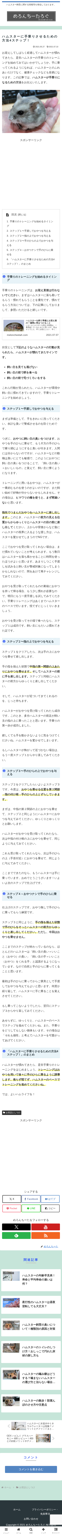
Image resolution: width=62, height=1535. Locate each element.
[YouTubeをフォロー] (45, 1227)
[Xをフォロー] (16, 1227)
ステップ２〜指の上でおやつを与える (30, 235)
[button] (50, 1208)
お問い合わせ (31, 1518)
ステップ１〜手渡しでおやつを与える (30, 230)
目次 (14, 214)
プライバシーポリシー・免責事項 (45, 1511)
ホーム (16, 1509)
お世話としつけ (13, 1112)
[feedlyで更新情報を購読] (16, 1235)
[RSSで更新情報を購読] (45, 1235)
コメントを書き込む (31, 1469)
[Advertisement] (31, 173)
